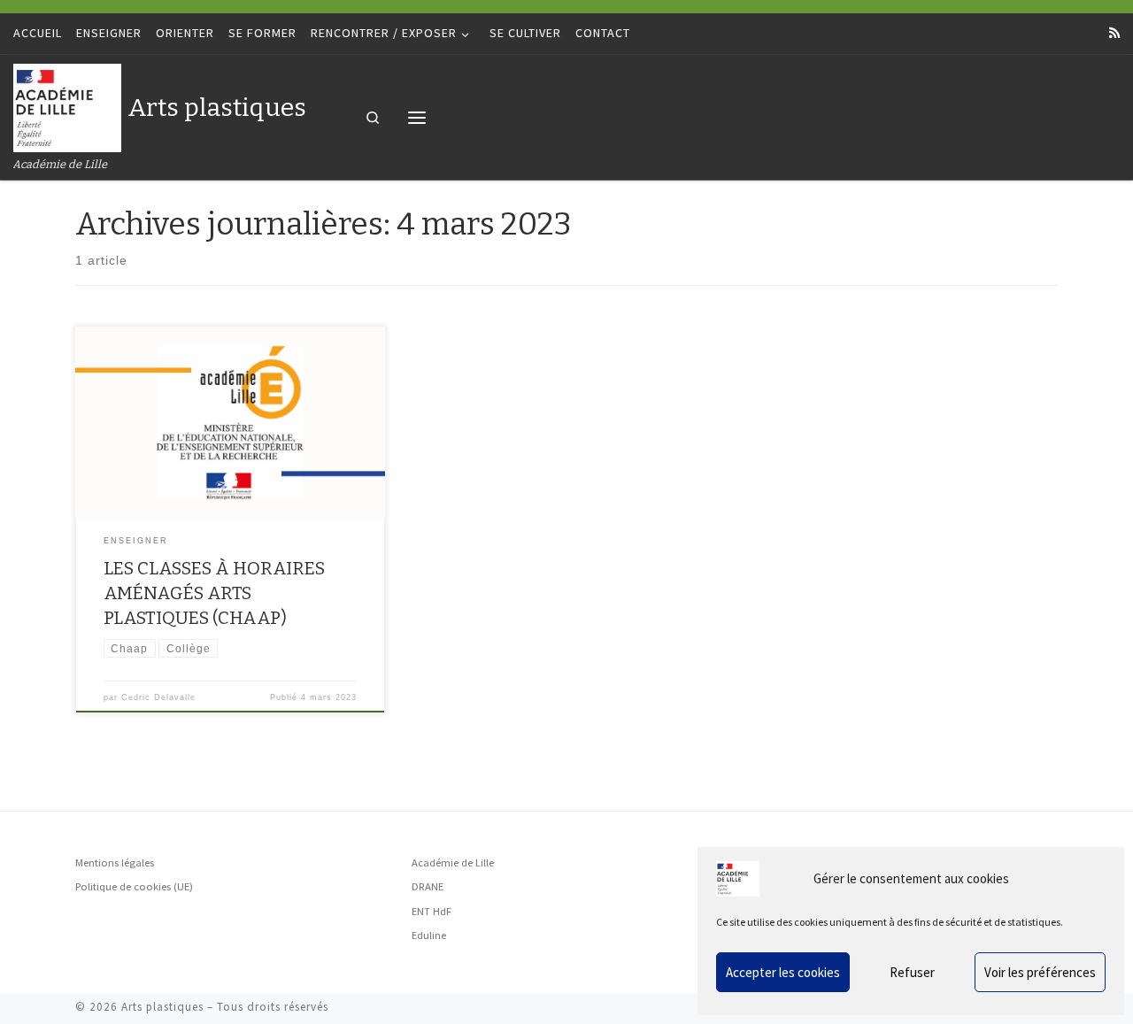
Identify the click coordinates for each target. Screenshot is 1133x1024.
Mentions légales (114, 862)
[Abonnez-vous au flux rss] (1114, 33)
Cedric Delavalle (158, 697)
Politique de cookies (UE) (134, 886)
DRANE (427, 886)
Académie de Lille (453, 862)
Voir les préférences (1040, 972)
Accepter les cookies (783, 972)
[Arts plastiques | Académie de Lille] (67, 105)
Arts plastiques (162, 1006)
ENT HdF (431, 911)
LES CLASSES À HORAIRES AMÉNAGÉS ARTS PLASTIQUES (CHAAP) (214, 593)
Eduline (429, 935)
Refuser (912, 972)
